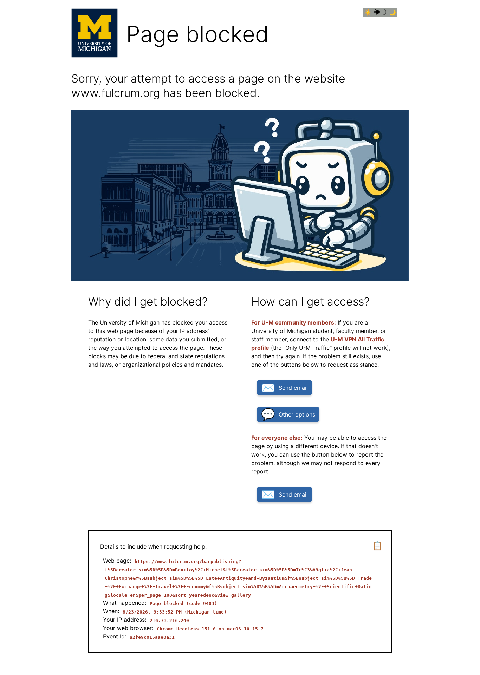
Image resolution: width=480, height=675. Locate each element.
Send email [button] (293, 387)
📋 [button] (377, 545)
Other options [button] (297, 414)
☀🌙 (380, 12)
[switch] (380, 12)
